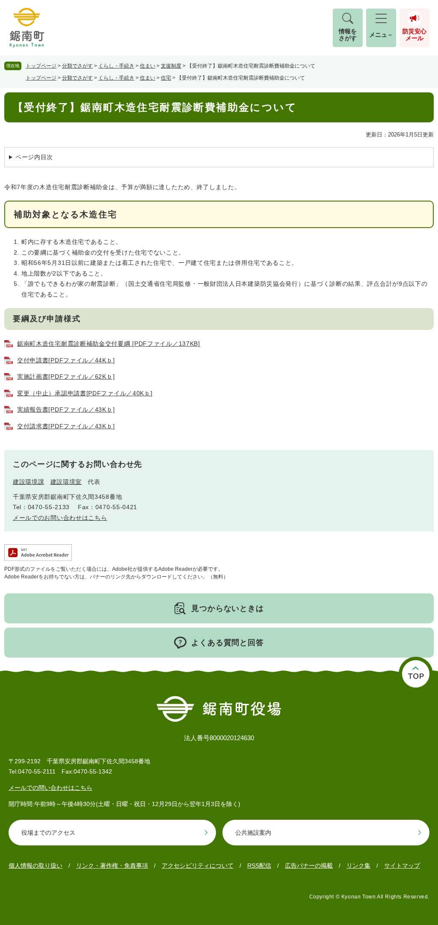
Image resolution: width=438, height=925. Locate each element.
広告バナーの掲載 (309, 865)
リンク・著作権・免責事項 (112, 865)
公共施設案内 (253, 832)
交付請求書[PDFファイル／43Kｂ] (66, 426)
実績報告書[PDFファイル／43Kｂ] (66, 409)
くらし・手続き (116, 66)
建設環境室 (66, 481)
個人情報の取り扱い (35, 865)
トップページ (41, 66)
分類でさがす (77, 66)
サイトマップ (402, 865)
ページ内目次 (34, 157)
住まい (147, 66)
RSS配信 (259, 865)
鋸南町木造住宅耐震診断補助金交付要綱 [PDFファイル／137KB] (108, 343)
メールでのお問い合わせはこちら (60, 517)
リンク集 (358, 865)
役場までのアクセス (48, 832)
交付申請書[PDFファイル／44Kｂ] (66, 360)
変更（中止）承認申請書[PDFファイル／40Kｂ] (85, 393)
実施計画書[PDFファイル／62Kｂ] (66, 376)
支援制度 (171, 66)
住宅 (166, 78)
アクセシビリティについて (198, 865)
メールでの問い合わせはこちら (50, 787)
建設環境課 (28, 481)
